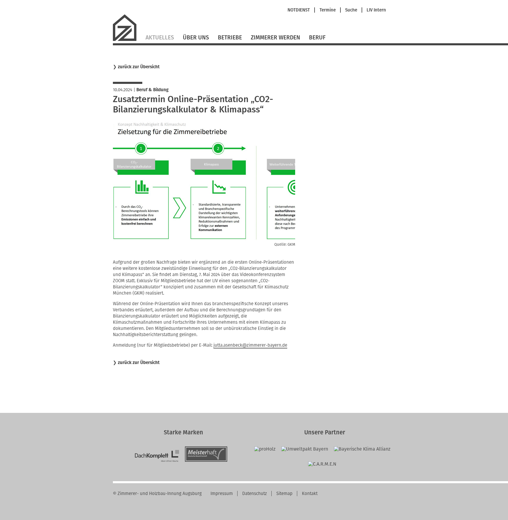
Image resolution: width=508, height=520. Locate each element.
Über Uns (196, 37)
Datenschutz (254, 493)
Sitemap (284, 493)
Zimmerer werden (275, 37)
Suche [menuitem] (351, 10)
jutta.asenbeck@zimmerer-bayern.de (250, 345)
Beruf (317, 37)
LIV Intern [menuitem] (376, 10)
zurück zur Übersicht (139, 66)
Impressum (221, 493)
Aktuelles (160, 37)
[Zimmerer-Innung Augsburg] (127, 40)
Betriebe (230, 37)
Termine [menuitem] (328, 10)
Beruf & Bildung (152, 89)
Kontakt (309, 493)
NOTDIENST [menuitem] (299, 10)
